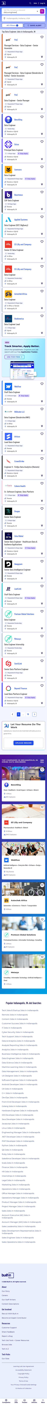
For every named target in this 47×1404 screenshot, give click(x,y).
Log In (42, 3)
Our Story (6, 1291)
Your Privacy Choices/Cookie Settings (23, 1385)
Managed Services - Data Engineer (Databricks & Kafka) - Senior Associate (23, 74)
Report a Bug (7, 1336)
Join (35, 3)
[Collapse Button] (42, 56)
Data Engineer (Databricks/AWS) (17, 417)
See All (42, 761)
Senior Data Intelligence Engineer (17, 569)
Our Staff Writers (9, 1300)
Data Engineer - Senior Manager (16, 100)
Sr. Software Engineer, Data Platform (19, 491)
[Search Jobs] (42, 11)
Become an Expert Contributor (14, 1318)
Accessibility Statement (24, 1370)
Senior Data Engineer (12, 516)
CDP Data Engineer (11, 200)
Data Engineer (10, 125)
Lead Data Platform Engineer (15, 693)
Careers (5, 1295)
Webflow (15, 860)
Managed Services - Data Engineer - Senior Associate (21, 46)
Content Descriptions (10, 1304)
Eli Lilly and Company (21, 822)
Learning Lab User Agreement (23, 1366)
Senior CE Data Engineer (14, 249)
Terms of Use (23, 1381)
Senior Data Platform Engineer (16, 669)
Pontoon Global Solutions (23, 935)
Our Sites (5, 1359)
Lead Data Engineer (12, 442)
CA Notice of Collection (23, 1388)
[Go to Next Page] (34, 714)
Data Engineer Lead (12, 324)
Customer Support (9, 1328)
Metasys (15, 972)
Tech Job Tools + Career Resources (15, 1340)
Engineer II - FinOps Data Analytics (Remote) (21, 466)
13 (28, 714)
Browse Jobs (7, 1345)
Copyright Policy (23, 1374)
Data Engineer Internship (14, 644)
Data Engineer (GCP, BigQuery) (16, 225)
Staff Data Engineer (12, 392)
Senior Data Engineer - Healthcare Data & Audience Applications (20, 543)
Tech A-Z (5, 1349)
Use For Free (14, 357)
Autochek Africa (19, 900)
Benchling (16, 785)
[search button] (30, 3)
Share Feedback (8, 1332)
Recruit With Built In (10, 1314)
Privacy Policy (23, 1377)
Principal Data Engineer (13, 149)
